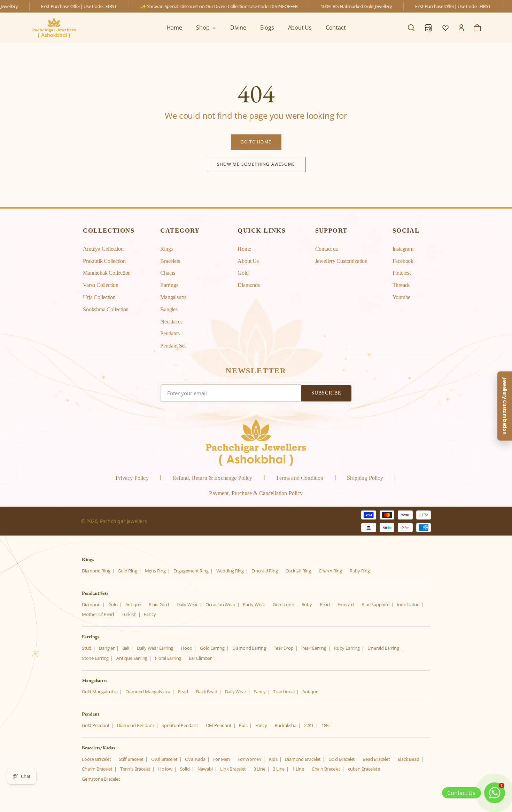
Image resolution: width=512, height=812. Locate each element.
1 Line (298, 769)
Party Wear (254, 604)
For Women (249, 759)
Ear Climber (200, 658)
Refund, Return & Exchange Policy (212, 478)
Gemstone (283, 604)
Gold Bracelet (341, 759)
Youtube (402, 297)
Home (174, 27)
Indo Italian (408, 604)
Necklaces (171, 322)
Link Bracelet (233, 769)
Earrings (169, 285)
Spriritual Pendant (180, 725)
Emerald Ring (264, 571)
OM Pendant (219, 725)
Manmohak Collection (107, 273)
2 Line (279, 769)
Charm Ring (330, 571)
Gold (243, 273)
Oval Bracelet (164, 759)
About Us (300, 27)
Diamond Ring (96, 571)
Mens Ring (155, 571)
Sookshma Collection (106, 309)
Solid (185, 769)
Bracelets (170, 261)
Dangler (107, 648)
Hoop (186, 648)
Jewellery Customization (341, 261)
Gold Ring (127, 571)
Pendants (169, 333)
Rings (166, 249)
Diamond (91, 604)
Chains (167, 273)
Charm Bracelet (97, 769)
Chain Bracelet (326, 769)
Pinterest (402, 273)
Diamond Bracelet (303, 759)
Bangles (169, 309)
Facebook (403, 261)
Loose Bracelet (96, 759)
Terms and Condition (299, 478)
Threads (401, 285)
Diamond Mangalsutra (147, 691)
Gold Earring (212, 648)
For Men (221, 759)
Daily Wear (187, 604)
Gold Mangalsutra (100, 691)
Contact (336, 27)
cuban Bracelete (364, 769)
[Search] (411, 27)
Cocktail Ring (298, 571)
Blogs (267, 27)
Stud (86, 648)
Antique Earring (131, 658)
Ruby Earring (346, 648)
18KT (326, 725)
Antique (133, 604)
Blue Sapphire (375, 604)
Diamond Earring (249, 648)
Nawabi (205, 769)
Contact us (326, 249)
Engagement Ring (191, 571)
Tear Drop (284, 648)
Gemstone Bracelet (101, 779)
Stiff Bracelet (131, 759)
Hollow (165, 769)
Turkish (129, 614)
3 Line (259, 769)
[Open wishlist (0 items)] (445, 27)
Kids (243, 725)
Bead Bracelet (376, 759)
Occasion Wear (220, 604)
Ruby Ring (360, 571)
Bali (125, 648)
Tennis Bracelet (135, 769)
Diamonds (248, 285)
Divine (238, 27)
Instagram (403, 249)
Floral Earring (168, 658)
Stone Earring (95, 658)
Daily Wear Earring (155, 648)
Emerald (346, 604)
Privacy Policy (132, 478)
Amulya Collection (103, 249)
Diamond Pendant (135, 725)
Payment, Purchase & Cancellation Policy (256, 493)
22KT (309, 725)
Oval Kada (195, 759)
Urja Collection (99, 297)
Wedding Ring (230, 571)
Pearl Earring (313, 648)
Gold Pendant (95, 725)
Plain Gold (159, 604)
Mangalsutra (173, 297)
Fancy (150, 614)
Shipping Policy (365, 478)
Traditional (284, 691)
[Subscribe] (326, 393)
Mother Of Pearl (98, 614)
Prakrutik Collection (104, 261)
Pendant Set (173, 346)
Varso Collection (100, 285)
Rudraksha (285, 725)
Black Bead (206, 691)
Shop (203, 27)
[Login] (461, 27)
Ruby (307, 604)
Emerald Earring (383, 648)
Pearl (325, 604)
